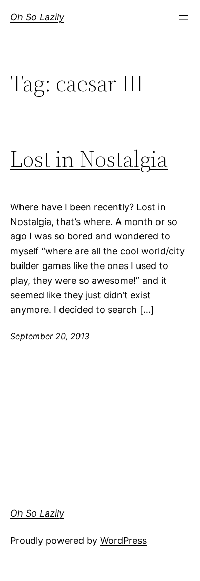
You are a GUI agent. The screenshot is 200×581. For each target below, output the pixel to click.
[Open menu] (183, 17)
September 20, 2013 (49, 336)
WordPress (123, 540)
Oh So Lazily (37, 17)
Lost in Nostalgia (89, 159)
